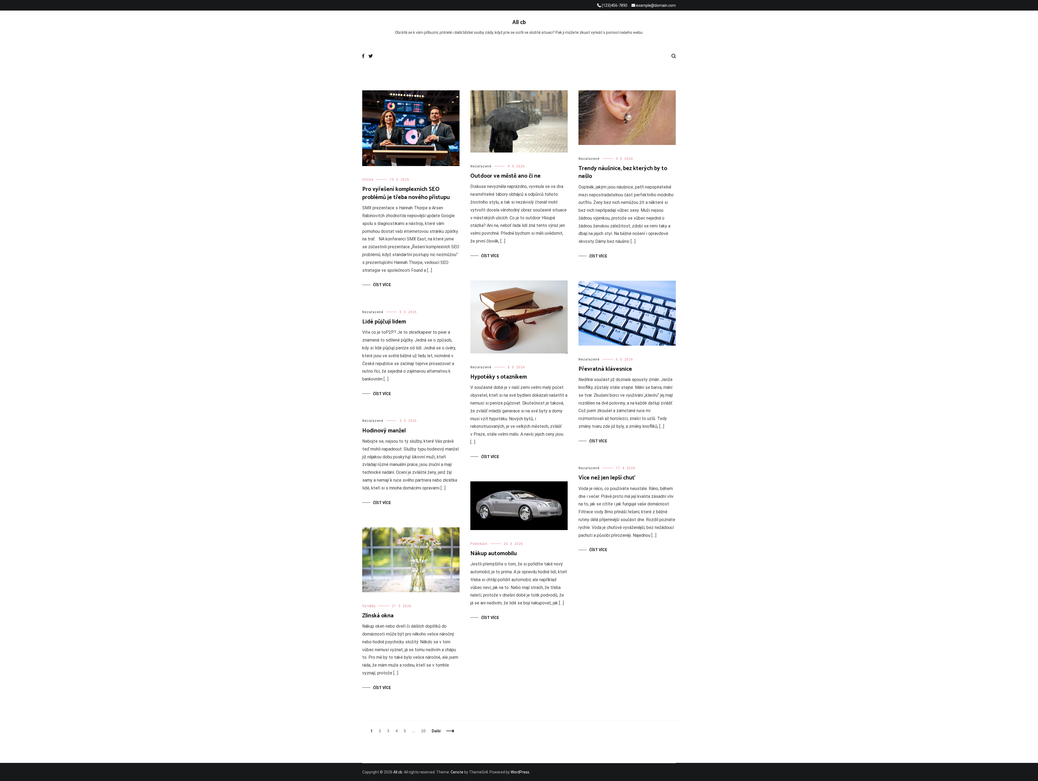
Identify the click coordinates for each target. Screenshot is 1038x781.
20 (424, 731)
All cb (519, 22)
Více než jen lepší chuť (607, 477)
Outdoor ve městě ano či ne (505, 176)
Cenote (457, 772)
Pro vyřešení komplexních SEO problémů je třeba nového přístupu (406, 193)
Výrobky (369, 606)
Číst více (382, 285)
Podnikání (478, 544)
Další (436, 731)
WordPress (520, 772)
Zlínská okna (378, 615)
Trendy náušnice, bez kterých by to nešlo (622, 172)
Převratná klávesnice (605, 369)
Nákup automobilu (493, 553)
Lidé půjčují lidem (384, 321)
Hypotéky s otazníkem (498, 377)
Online (368, 179)
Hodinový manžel (384, 430)
